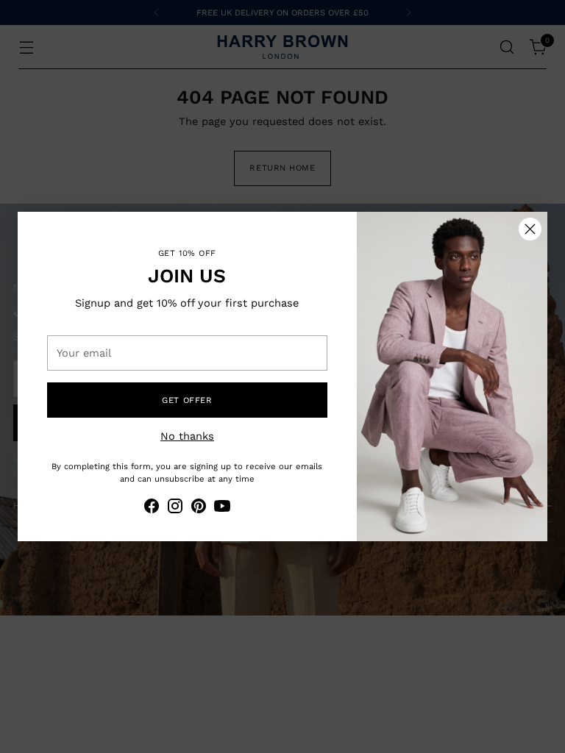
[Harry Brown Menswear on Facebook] (151, 508)
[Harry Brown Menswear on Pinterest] (198, 508)
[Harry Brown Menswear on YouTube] (222, 508)
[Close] (530, 229)
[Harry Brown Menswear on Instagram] (175, 508)
